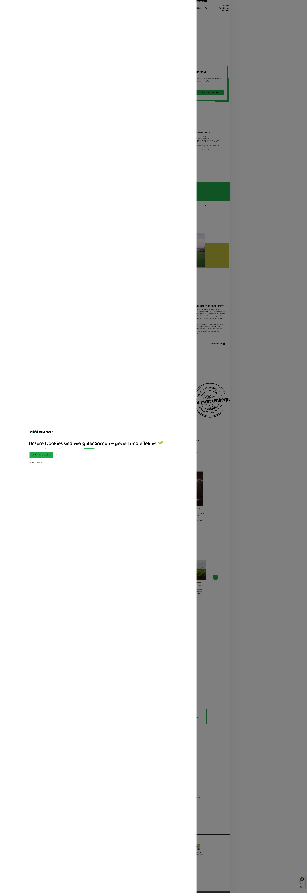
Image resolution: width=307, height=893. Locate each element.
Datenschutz (39, 462)
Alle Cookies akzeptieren (41, 455)
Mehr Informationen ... (89, 448)
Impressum (32, 462)
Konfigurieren (60, 455)
